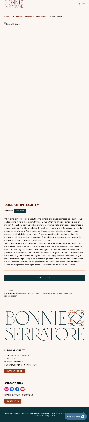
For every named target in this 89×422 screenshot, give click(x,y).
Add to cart (44, 278)
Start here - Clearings (16, 356)
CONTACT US (13, 401)
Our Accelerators (14, 362)
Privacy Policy (41, 416)
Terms (52, 416)
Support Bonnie (14, 371)
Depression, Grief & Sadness (28, 293)
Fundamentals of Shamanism (20, 365)
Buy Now (20, 211)
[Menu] (84, 4)
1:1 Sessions (10, 359)
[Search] (79, 4)
